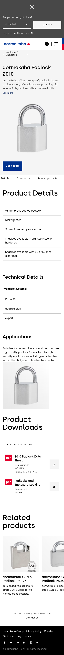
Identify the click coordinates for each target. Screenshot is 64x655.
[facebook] (4, 642)
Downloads (23, 178)
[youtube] (18, 642)
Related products (47, 178)
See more (8, 93)
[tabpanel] (32, 474)
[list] (32, 566)
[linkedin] (24, 642)
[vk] (37, 642)
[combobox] (17, 25)
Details (5, 178)
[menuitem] (17, 44)
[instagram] (31, 642)
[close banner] (32, 7)
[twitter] (11, 642)
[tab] (20, 444)
